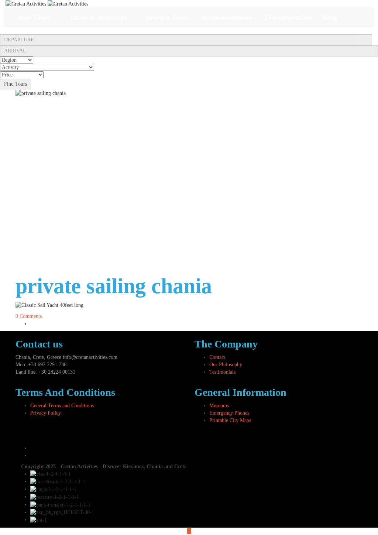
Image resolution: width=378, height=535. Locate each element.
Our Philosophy (225, 364)
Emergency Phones (229, 413)
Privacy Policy (45, 413)
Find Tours (15, 84)
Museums (219, 405)
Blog (330, 17)
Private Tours (167, 17)
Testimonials (222, 372)
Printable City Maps (230, 420)
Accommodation (226, 17)
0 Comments (29, 316)
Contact (217, 357)
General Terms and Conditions (62, 405)
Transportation (288, 17)
